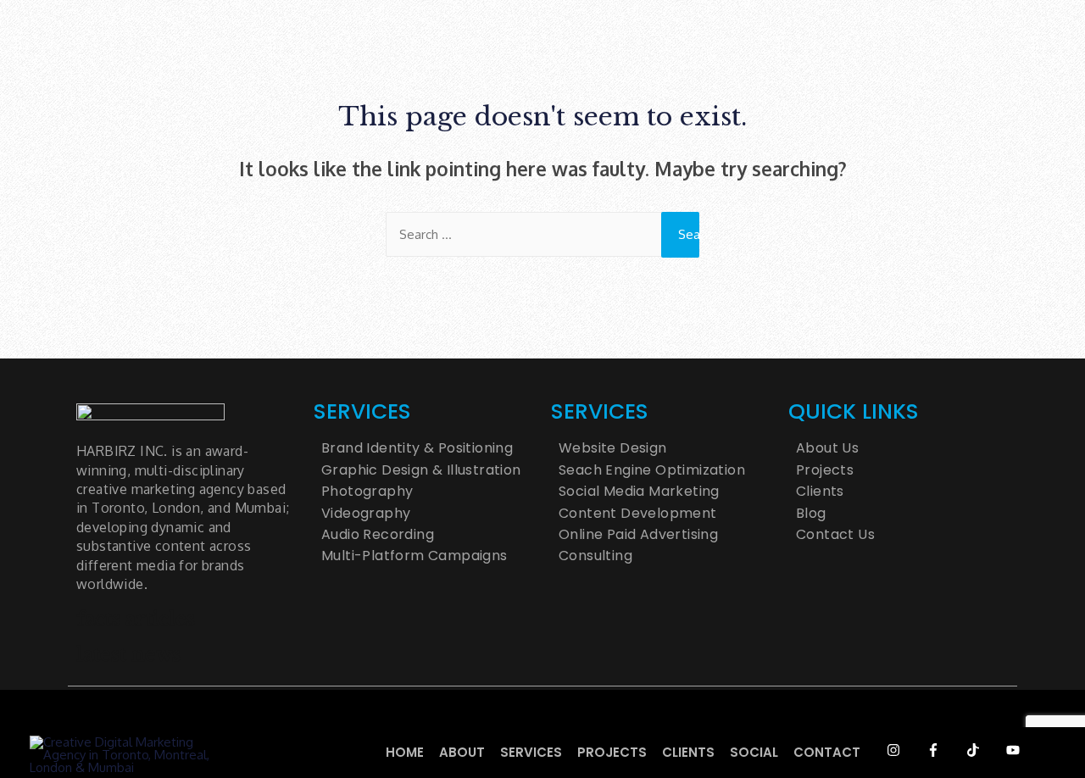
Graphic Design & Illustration (421, 470)
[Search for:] (542, 234)
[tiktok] (984, 750)
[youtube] (1024, 750)
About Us (827, 448)
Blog (811, 513)
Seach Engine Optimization (652, 470)
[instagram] (905, 750)
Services (531, 752)
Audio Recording (377, 534)
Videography (365, 513)
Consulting (595, 556)
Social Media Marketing (639, 491)
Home (405, 752)
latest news (128, 654)
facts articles (135, 619)
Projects (612, 752)
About (462, 752)
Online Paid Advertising (638, 534)
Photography (367, 491)
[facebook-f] (944, 750)
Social (754, 752)
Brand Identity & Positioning (417, 448)
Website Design (613, 448)
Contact (826, 752)
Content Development (638, 513)
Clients (688, 752)
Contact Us (835, 534)
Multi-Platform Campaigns (414, 556)
